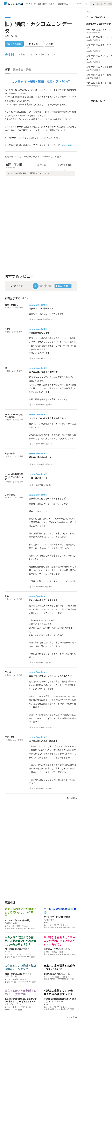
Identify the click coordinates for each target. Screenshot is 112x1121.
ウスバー (27, 948)
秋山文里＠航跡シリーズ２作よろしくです (14, 476)
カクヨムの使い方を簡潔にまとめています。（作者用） (20, 912)
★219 (7, 979)
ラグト (8, 328)
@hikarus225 (58, 1001)
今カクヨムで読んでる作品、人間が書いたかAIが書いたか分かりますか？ (20, 941)
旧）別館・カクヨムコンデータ (38, 27)
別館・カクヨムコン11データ (18, 973)
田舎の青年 (10, 453)
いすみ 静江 (10, 494)
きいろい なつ (14, 1003)
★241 (46, 922)
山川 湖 (66, 973)
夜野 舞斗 (10, 737)
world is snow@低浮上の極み (14, 415)
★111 (46, 977)
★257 (46, 1004)
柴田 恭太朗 (11, 36)
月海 (7, 596)
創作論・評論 (57, 952)
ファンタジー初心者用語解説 (57, 916)
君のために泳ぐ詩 (52, 973)
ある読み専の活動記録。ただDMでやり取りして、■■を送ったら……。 (21, 1000)
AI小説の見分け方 (13, 948)
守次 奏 (8, 672)
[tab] (8, 70)
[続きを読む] (41, 117)
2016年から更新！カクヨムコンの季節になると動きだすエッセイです (59, 941)
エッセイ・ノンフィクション (56, 925)
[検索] (92, 3)
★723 (7, 926)
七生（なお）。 (12, 304)
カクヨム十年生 (51, 948)
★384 (46, 952)
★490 (7, 952)
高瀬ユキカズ (11, 922)
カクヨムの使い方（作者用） (18, 920)
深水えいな (65, 948)
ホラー (15, 1007)
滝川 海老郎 (49, 919)
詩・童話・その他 (20, 926)
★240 (7, 1007)
